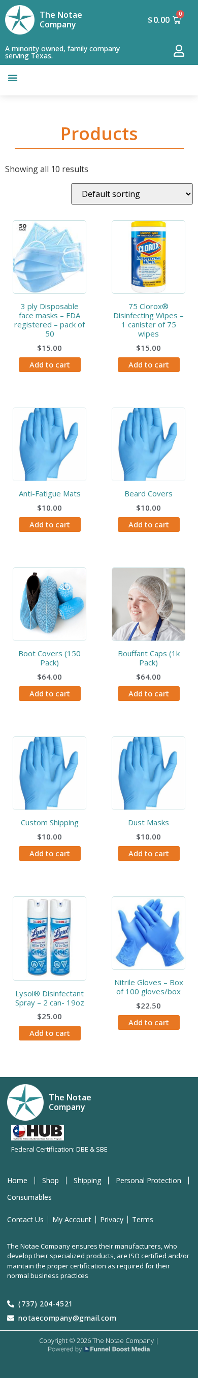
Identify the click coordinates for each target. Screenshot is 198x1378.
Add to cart (49, 364)
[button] (12, 77)
